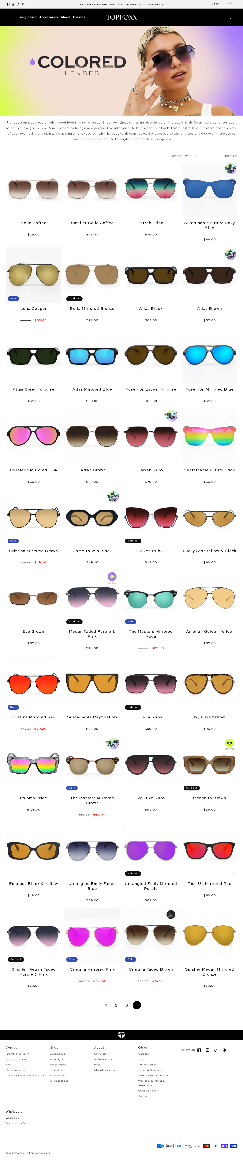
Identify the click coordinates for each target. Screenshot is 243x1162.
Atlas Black (151, 309)
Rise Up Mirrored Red (210, 884)
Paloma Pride (33, 798)
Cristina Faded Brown (151, 970)
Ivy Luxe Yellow (209, 717)
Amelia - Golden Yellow (209, 632)
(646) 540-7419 (16, 1059)
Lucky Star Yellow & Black (209, 551)
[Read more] (121, 1035)
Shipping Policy (148, 1091)
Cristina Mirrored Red (34, 717)
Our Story (100, 1054)
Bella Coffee (34, 223)
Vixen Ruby (151, 551)
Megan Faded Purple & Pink (92, 634)
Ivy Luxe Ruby (150, 798)
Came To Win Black (92, 551)
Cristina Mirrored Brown (33, 551)
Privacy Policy (147, 1065)
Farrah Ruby (150, 470)
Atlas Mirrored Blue (92, 390)
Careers (143, 1054)
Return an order (16, 1070)
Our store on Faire (17, 1123)
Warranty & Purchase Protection (152, 1083)
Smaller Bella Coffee (92, 223)
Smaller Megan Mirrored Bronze (209, 972)
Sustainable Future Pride (209, 470)
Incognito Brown (209, 798)
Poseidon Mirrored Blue (209, 390)
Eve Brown (33, 632)
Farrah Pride (150, 223)
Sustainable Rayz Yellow (92, 717)
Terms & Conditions (151, 1070)
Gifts (97, 1065)
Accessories (58, 1075)
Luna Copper (33, 309)
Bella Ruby (151, 717)
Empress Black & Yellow (33, 884)
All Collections (59, 1081)
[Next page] (137, 1005)
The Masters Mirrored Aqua (151, 634)
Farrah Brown (92, 470)
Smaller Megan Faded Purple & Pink (33, 972)
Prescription (58, 1065)
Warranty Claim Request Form (25, 1075)
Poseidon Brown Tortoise (150, 390)
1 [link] (106, 1005)
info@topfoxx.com (17, 1054)
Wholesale (12, 1118)
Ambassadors (103, 1059)
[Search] (229, 17)
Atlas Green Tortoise (33, 390)
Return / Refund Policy (153, 1075)
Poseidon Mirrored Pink (33, 470)
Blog (141, 1059)
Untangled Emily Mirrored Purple (151, 886)
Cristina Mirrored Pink (92, 970)
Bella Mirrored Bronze (92, 309)
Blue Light (56, 1059)
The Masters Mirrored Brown (92, 800)
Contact (143, 1096)
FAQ (9, 1065)
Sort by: (175, 155)
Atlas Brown (209, 309)
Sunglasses (57, 1054)
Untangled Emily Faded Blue (92, 886)
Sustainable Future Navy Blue (209, 225)
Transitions (57, 1070)
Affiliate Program (105, 1070)
